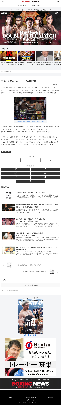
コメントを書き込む (30, 285)
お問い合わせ (30, 400)
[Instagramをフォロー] (15, 173)
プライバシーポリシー (30, 397)
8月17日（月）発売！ (30, 335)
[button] (58, 59)
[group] (9, 59)
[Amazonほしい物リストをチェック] (30, 181)
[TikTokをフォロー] (15, 177)
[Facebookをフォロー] (45, 169)
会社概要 (50, 397)
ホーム (10, 397)
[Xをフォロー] (15, 169)
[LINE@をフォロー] (45, 177)
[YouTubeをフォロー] (45, 173)
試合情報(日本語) (6, 151)
